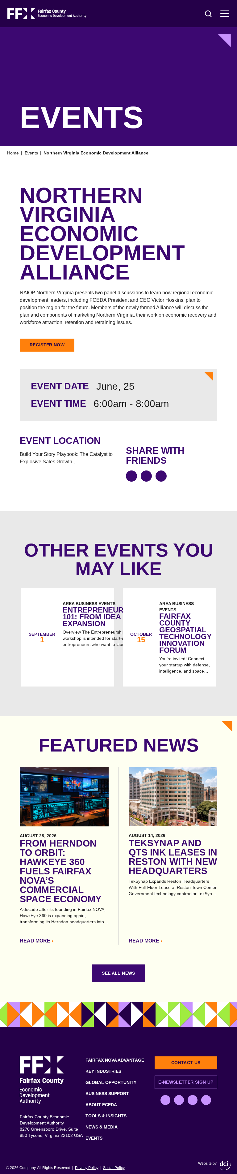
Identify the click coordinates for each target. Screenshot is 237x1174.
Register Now (47, 344)
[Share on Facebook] (131, 476)
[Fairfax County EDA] (46, 13)
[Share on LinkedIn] (161, 476)
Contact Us (186, 1062)
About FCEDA (101, 1104)
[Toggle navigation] (225, 13)
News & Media (101, 1126)
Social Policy (114, 1168)
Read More (35, 940)
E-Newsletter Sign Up (185, 1082)
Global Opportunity (110, 1082)
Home (13, 152)
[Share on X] (146, 476)
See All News (118, 973)
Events (31, 152)
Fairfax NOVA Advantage (114, 1060)
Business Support (107, 1093)
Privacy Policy (86, 1168)
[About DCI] (225, 1165)
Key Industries (103, 1071)
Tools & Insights (106, 1115)
